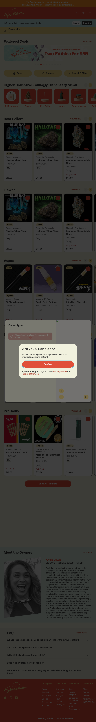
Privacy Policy (60, 371)
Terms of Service (30, 374)
